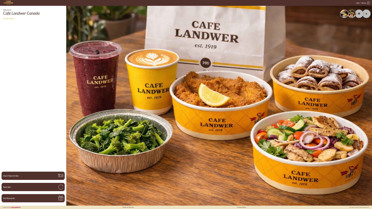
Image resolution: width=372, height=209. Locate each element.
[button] (363, 3)
